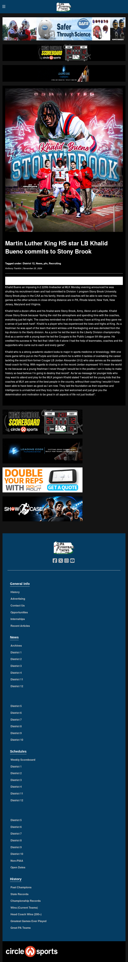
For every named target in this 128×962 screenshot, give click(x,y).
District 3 (16, 666)
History (15, 592)
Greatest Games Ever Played (28, 921)
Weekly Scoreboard (22, 760)
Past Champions (21, 887)
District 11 (16, 679)
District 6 (16, 713)
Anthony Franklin (13, 268)
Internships (17, 619)
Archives (16, 645)
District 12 (28, 263)
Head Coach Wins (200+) (26, 914)
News (39, 263)
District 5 (16, 706)
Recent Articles (20, 626)
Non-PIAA (16, 861)
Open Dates (17, 867)
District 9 (16, 733)
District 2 (16, 659)
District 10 (16, 740)
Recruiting (55, 263)
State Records (19, 894)
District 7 (16, 719)
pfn (46, 263)
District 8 (16, 726)
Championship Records (25, 901)
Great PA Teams (20, 928)
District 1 (16, 652)
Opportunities (19, 612)
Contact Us (17, 605)
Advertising (17, 599)
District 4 (16, 673)
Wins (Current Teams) (24, 907)
